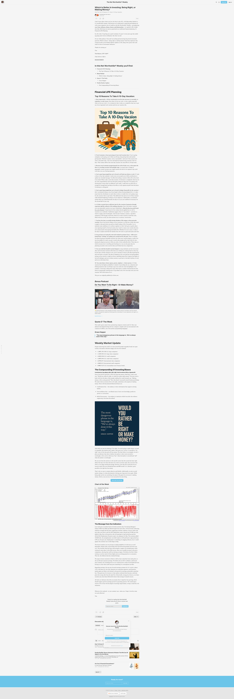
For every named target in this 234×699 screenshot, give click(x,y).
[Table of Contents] (1, 349)
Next (135, 616)
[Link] (93, 66)
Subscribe (224, 2)
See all (97, 672)
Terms (119, 690)
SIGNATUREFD (99, 60)
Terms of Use (123, 641)
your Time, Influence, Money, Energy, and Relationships (109, 27)
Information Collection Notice (116, 642)
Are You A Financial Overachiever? (104, 663)
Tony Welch (108, 14)
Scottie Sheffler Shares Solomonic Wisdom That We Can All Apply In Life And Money (111, 653)
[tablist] (100, 625)
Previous (99, 616)
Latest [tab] (99, 640)
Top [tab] (96, 640)
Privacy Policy (126, 642)
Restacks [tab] (103, 625)
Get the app (123, 693)
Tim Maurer (101, 14)
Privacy (116, 690)
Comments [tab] (98, 625)
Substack (111, 696)
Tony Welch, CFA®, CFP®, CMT (109, 372)
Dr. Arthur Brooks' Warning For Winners (103, 665)
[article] (117, 656)
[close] (129, 621)
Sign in (230, 2)
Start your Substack (114, 693)
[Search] (216, 2)
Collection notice (124, 690)
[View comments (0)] (100, 18)
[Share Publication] (219, 2)
